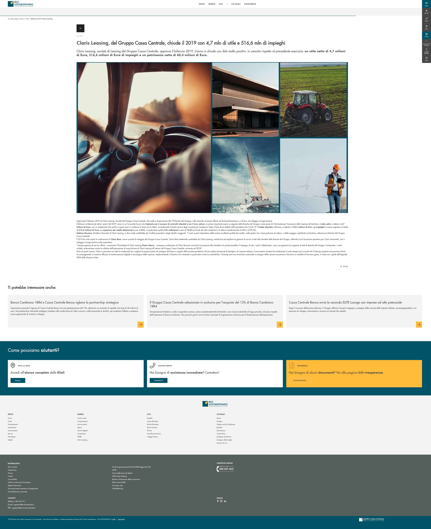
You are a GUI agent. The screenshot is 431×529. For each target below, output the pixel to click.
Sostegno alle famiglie (224, 440)
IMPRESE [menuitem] (211, 4)
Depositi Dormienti (14, 485)
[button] (426, 4)
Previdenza (11, 436)
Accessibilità (12, 479)
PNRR (79, 436)
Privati (10, 414)
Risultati (219, 427)
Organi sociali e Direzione (226, 424)
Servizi (10, 433)
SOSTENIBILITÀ (250, 4)
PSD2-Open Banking (128, 476)
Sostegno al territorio (224, 436)
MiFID (114, 470)
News (27, 19)
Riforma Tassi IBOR (118, 482)
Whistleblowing (117, 488)
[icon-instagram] (221, 501)
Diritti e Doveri (152, 427)
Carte (10, 421)
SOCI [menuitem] (221, 4)
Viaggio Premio (152, 436)
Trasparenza (12, 470)
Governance (221, 430)
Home (22, 19)
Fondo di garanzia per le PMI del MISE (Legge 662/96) (140, 467)
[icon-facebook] (217, 501)
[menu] (227, 4)
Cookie (10, 476)
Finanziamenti (13, 424)
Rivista (149, 430)
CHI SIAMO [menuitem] (236, 4)
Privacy (10, 473)
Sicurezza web (117, 485)
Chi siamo (221, 414)
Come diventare (152, 421)
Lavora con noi (222, 443)
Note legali (121, 519)
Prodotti (149, 418)
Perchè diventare (152, 424)
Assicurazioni (13, 430)
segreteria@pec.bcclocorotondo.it (23, 508)
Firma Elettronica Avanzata (17, 491)
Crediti (113, 519)
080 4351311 (20, 501)
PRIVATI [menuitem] (202, 4)
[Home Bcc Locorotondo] (20, 4)
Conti (10, 418)
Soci (149, 414)
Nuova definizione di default (122, 473)
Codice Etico (221, 433)
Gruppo (219, 421)
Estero (79, 427)
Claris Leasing (82, 440)
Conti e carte (81, 418)
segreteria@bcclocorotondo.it (24, 504)
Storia (219, 418)
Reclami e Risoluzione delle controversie (126, 479)
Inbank (10, 440)
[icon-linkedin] (225, 501)
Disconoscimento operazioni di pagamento (23, 488)
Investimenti (12, 427)
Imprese (80, 414)
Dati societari (12, 467)
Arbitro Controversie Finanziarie (27, 482)
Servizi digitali (82, 430)
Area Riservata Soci (154, 433)
